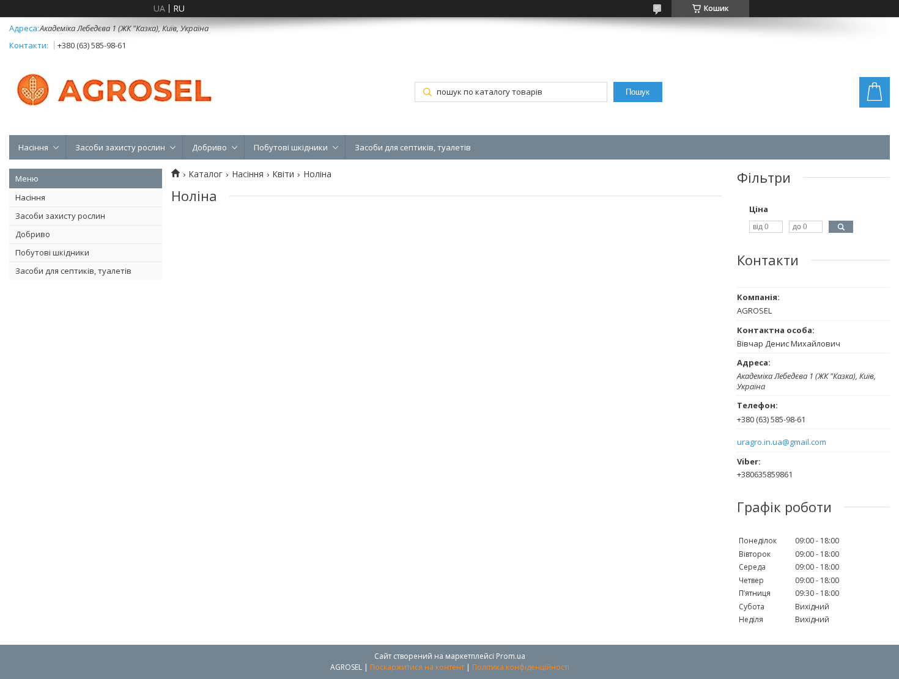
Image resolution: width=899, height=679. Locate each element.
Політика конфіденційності (520, 667)
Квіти (283, 174)
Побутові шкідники (291, 147)
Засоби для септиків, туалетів (413, 147)
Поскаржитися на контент (417, 667)
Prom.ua (510, 656)
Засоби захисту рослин (120, 147)
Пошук (637, 92)
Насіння (33, 147)
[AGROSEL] (116, 87)
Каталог (205, 174)
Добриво (209, 147)
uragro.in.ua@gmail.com (781, 442)
